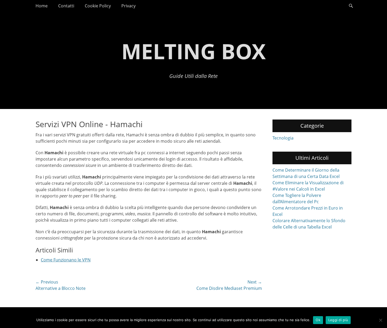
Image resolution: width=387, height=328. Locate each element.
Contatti (66, 6)
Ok (318, 320)
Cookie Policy (98, 6)
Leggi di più (338, 320)
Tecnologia (283, 138)
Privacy (128, 6)
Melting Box (193, 51)
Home (42, 6)
